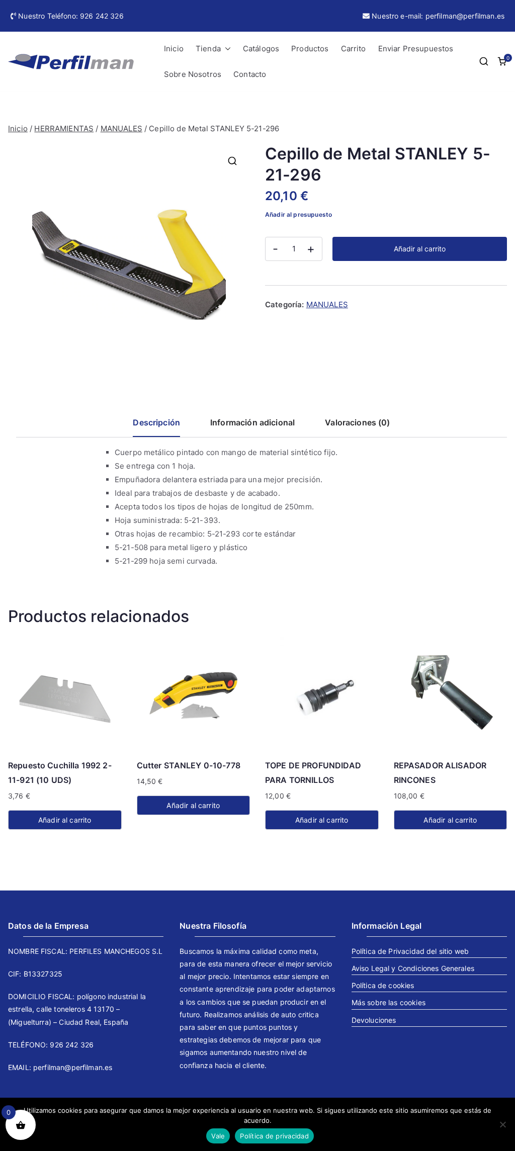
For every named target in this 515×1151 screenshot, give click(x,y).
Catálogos (261, 48)
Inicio (174, 48)
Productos (309, 48)
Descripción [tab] (156, 422)
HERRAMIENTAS (64, 128)
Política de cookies (383, 985)
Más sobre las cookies (388, 1002)
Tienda (208, 48)
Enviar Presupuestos (416, 48)
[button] (226, 48)
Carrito (353, 48)
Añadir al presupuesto (298, 214)
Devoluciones (374, 1020)
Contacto (249, 74)
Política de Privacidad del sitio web (410, 951)
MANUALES (121, 128)
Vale (218, 1136)
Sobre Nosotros (192, 74)
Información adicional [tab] (252, 422)
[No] (502, 1124)
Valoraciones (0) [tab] (357, 422)
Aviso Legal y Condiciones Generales (413, 968)
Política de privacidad (274, 1136)
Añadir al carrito (420, 248)
